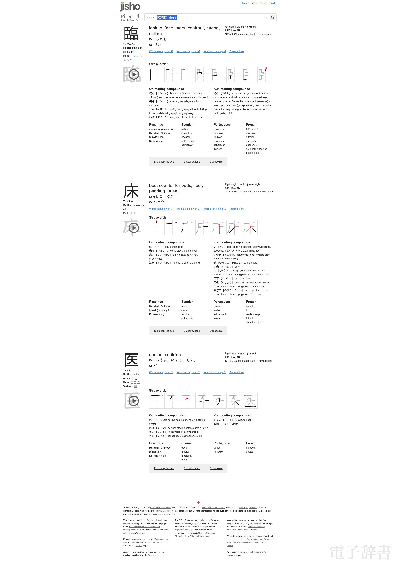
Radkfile (126, 523)
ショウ (159, 201)
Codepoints (216, 161)
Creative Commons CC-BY (155, 542)
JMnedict (160, 520)
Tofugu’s (160, 551)
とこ (159, 196)
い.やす (161, 359)
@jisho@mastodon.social (213, 507)
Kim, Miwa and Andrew (160, 507)
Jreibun (139, 545)
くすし (191, 359)
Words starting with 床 (161, 208)
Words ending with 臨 (188, 51)
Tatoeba (158, 539)
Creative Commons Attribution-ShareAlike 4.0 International (195, 534)
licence (141, 532)
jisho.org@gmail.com (248, 507)
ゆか (170, 196)
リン (157, 44)
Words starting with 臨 (161, 51)
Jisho (130, 7)
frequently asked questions (165, 510)
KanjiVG (230, 523)
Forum (245, 3)
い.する (176, 359)
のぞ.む (161, 38)
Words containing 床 (215, 208)
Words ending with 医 (188, 372)
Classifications (192, 161)
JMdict (142, 520)
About (254, 3)
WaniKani (152, 554)
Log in (273, 3)
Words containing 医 (215, 372)
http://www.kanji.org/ (184, 529)
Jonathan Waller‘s (255, 551)
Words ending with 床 (188, 208)
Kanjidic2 (150, 520)
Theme (263, 3)
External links (236, 51)
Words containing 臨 (215, 51)
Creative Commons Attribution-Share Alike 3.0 (246, 528)
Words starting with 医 (161, 372)
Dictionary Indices (164, 161)
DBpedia (258, 535)
